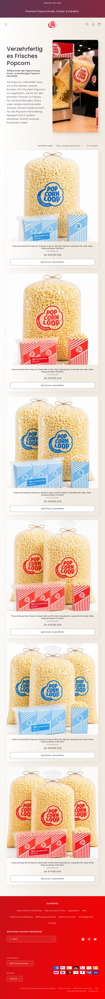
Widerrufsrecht (64, 988)
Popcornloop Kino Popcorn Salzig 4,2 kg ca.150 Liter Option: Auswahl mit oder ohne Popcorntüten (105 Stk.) (52, 740)
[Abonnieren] (53, 939)
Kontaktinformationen (76, 991)
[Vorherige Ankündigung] (5, 3)
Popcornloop (33, 988)
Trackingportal (85, 917)
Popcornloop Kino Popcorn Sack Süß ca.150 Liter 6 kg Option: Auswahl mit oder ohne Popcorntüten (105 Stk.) (52, 864)
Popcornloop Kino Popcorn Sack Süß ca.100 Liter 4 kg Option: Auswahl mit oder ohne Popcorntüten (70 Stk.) (52, 617)
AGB (84, 910)
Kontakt (52, 923)
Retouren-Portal (67, 917)
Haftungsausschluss (46, 917)
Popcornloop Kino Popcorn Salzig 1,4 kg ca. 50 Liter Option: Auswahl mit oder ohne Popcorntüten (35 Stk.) (52, 247)
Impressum (73, 910)
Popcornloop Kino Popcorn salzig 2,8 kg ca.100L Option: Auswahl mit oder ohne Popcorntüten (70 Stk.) (52, 494)
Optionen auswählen (52, 262)
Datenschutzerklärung (21, 917)
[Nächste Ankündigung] (100, 3)
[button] (6, 24)
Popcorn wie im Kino (55, 910)
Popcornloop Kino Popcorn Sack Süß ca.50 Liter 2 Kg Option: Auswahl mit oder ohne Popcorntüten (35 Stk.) (52, 370)
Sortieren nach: (45, 145)
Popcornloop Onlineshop (29, 910)
